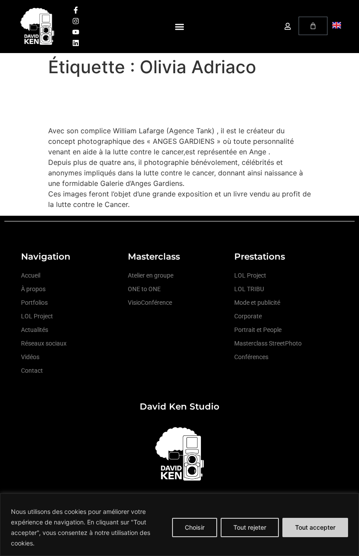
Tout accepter (315, 527)
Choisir (194, 527)
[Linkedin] (75, 42)
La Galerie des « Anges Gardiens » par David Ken (174, 101)
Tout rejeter (249, 527)
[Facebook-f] (75, 10)
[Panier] (313, 26)
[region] (179, 524)
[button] (179, 26)
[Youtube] (75, 32)
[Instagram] (75, 21)
